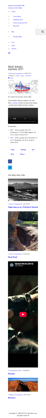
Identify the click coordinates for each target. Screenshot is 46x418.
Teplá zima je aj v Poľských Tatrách (23, 207)
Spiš (33, 149)
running (23, 149)
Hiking (11, 394)
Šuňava (22, 154)
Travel (11, 204)
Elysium (11, 374)
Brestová (11, 398)
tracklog (14, 103)
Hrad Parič (12, 257)
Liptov (13, 149)
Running (11, 73)
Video (20, 370)
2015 (11, 138)
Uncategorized (19, 73)
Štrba (12, 154)
